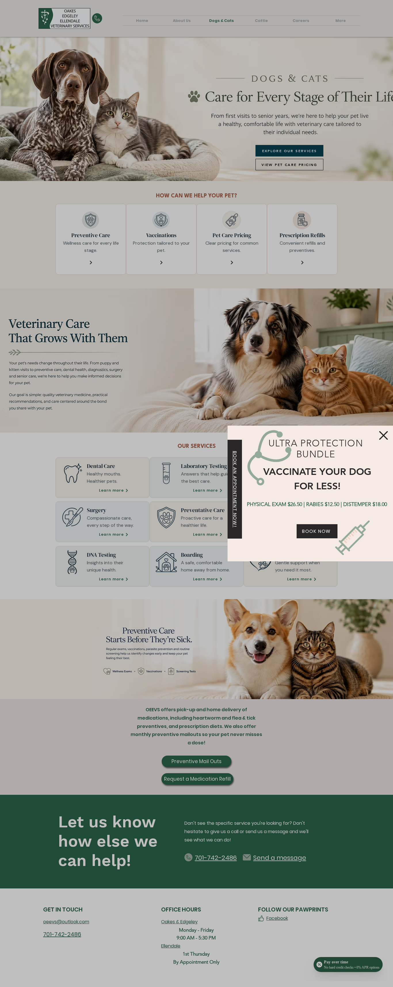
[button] (383, 435)
